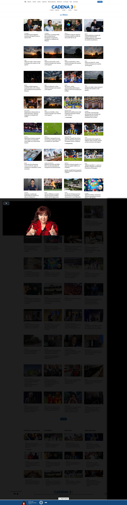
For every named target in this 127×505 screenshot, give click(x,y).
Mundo (75, 10)
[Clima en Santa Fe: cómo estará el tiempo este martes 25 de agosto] (93, 52)
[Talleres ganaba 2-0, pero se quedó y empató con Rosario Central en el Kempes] (93, 155)
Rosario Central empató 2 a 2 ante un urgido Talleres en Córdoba (73, 166)
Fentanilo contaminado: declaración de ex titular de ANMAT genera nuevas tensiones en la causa (92, 115)
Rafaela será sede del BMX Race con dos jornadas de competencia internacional (52, 166)
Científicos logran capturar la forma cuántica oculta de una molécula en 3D (72, 36)
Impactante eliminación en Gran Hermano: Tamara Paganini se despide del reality (32, 114)
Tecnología (26, 33)
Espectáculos (26, 110)
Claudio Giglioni (69, 117)
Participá (100, 1)
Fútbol (86, 137)
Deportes (29, 1)
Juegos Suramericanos (49, 163)
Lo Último (52, 10)
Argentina (57, 10)
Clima (71, 1)
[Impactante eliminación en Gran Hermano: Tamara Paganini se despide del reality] (33, 102)
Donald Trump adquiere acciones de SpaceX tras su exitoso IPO (32, 36)
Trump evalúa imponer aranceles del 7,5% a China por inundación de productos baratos (32, 89)
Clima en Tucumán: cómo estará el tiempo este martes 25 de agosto (53, 63)
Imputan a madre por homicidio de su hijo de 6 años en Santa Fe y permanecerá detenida (31, 196)
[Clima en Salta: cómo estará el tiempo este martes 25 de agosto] (33, 52)
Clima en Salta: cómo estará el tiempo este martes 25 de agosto (32, 63)
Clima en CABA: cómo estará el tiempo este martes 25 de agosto (93, 88)
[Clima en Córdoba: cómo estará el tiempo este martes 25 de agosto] (53, 102)
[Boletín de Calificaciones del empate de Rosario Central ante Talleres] (73, 102)
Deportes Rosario (68, 110)
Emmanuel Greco (69, 143)
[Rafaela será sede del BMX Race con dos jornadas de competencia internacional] (53, 155)
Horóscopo (75, 1)
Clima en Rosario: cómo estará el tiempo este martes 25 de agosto (53, 88)
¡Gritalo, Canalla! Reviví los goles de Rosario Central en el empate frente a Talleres (72, 139)
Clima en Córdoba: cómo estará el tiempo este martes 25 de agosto (53, 113)
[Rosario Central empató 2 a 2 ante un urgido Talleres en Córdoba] (73, 155)
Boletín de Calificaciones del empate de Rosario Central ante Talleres (73, 113)
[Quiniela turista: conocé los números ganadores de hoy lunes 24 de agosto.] (93, 184)
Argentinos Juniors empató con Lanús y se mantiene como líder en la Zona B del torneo (32, 140)
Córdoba (63, 10)
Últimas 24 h (59, 1)
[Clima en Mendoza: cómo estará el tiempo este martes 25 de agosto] (73, 52)
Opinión (39, 1)
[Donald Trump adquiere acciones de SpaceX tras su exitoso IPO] (33, 25)
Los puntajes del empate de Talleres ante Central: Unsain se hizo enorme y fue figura (93, 140)
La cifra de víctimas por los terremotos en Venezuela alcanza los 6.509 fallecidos (73, 195)
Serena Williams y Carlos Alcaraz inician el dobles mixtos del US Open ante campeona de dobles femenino (52, 197)
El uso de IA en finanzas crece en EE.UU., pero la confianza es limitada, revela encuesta (32, 167)
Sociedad (86, 111)
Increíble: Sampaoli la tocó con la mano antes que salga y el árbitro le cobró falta (53, 139)
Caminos (34, 1)
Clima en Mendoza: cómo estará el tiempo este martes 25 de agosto (73, 63)
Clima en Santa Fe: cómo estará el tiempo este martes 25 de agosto (93, 64)
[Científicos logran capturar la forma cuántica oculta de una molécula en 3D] (73, 25)
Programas (44, 1)
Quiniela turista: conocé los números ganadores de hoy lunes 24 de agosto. (93, 196)
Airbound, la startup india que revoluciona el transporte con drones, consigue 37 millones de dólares (52, 37)
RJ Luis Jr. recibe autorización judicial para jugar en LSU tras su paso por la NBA (73, 89)
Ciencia (66, 33)
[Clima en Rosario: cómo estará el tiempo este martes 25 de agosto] (53, 77)
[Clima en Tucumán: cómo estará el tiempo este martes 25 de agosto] (53, 52)
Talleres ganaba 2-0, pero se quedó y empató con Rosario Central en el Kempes (93, 166)
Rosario (70, 10)
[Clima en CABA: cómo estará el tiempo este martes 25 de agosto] (93, 77)
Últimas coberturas (52, 1)
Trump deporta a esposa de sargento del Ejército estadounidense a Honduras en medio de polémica (93, 38)
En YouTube (65, 1)
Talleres (46, 136)
